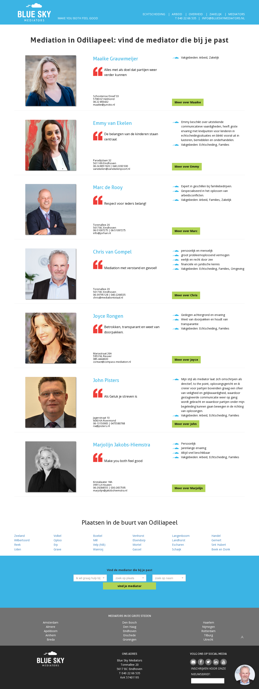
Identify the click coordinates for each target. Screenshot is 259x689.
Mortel (137, 545)
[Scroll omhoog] (242, 636)
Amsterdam (50, 622)
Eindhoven (129, 631)
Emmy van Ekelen (112, 123)
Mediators (236, 14)
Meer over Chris (186, 295)
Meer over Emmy (187, 166)
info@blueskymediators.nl (223, 18)
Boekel (97, 536)
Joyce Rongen (108, 316)
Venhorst (138, 536)
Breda (51, 639)
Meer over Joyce (186, 360)
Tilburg (208, 635)
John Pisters (106, 380)
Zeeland (19, 536)
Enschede (129, 635)
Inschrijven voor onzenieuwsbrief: (208, 671)
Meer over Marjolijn (189, 488)
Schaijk (176, 549)
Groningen (129, 639)
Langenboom (181, 536)
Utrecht (208, 639)
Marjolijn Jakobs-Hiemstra (121, 445)
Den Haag (129, 627)
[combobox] (90, 578)
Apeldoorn (50, 631)
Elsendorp (139, 540)
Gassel (137, 549)
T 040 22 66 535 (185, 18)
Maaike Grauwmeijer (115, 59)
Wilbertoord (22, 540)
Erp (56, 545)
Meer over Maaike (188, 102)
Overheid (196, 14)
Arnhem (51, 635)
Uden (17, 549)
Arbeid (177, 14)
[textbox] (89, 578)
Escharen (178, 545)
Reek (17, 545)
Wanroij (98, 549)
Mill (95, 540)
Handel (216, 536)
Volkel (57, 536)
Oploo (58, 540)
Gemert (216, 540)
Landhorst (178, 540)
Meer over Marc (186, 231)
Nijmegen (208, 627)
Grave (57, 549)
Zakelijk (215, 14)
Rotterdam (208, 631)
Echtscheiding (154, 14)
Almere (50, 627)
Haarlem (208, 622)
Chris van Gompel (112, 252)
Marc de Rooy (108, 187)
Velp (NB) (99, 545)
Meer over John (186, 424)
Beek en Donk (220, 549)
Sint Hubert (218, 545)
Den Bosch (129, 622)
